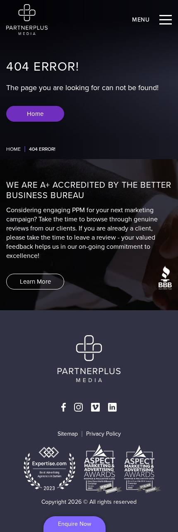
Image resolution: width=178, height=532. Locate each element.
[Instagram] (78, 407)
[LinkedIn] (112, 407)
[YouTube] (95, 407)
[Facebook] (63, 407)
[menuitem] (63, 407)
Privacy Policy (103, 433)
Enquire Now (74, 524)
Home (13, 149)
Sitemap (68, 433)
